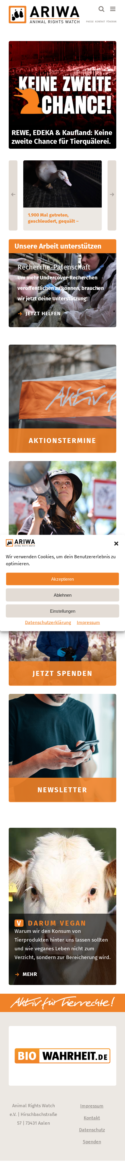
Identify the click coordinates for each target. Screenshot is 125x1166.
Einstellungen (62, 610)
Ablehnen (63, 594)
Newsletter (63, 790)
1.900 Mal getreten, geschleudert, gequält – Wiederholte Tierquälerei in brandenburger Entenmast (57, 218)
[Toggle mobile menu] (113, 9)
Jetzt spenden (63, 673)
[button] (116, 544)
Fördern (111, 21)
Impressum (88, 622)
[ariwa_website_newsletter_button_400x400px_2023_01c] (62, 696)
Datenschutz (92, 1130)
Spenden (92, 1141)
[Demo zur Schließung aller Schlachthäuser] (62, 463)
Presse (90, 21)
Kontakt (100, 21)
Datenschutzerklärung (48, 622)
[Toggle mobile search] (101, 9)
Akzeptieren (62, 578)
